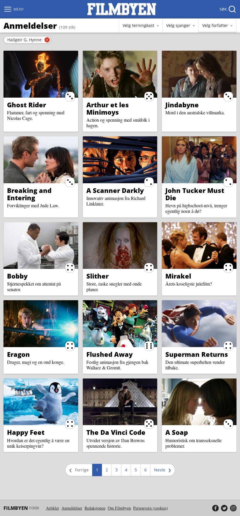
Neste (163, 470)
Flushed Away (109, 354)
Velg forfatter (215, 25)
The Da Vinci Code (115, 432)
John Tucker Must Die (194, 194)
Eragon (18, 354)
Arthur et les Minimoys (107, 108)
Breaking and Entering (29, 194)
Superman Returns (196, 354)
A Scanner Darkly (115, 190)
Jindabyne (182, 104)
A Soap (176, 432)
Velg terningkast (138, 25)
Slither (97, 275)
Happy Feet (25, 432)
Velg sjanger (178, 25)
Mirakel (178, 275)
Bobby (17, 275)
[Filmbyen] (121, 9)
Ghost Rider (26, 104)
